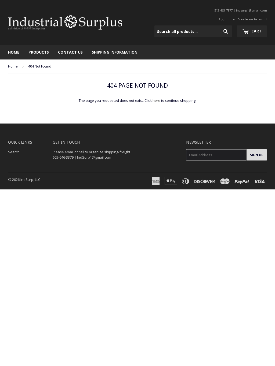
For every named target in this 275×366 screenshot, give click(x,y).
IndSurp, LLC (30, 179)
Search (14, 152)
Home (13, 52)
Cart (256, 30)
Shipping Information (115, 52)
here (156, 100)
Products (38, 52)
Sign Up (256, 155)
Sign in (224, 19)
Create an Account (252, 19)
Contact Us (70, 52)
